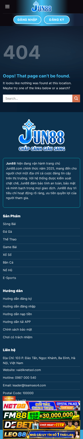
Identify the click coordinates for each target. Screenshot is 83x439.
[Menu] (7, 6)
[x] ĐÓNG (9, 398)
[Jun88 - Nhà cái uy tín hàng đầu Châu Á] (41, 6)
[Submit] (76, 98)
